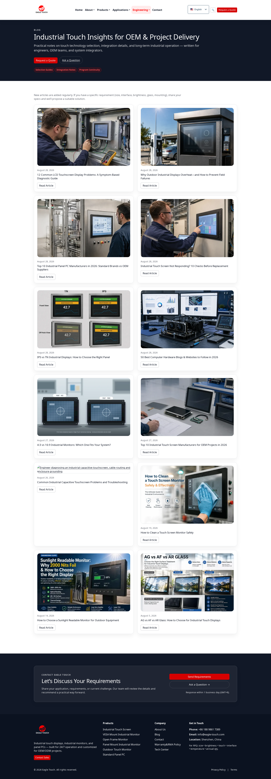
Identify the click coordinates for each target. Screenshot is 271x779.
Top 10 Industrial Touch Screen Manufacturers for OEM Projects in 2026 (184, 445)
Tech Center (162, 749)
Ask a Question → (199, 684)
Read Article (46, 185)
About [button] (89, 10)
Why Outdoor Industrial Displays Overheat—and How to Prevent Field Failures (183, 176)
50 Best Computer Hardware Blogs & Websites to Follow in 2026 (179, 357)
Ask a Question (71, 60)
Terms (234, 769)
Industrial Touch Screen (117, 729)
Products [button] (102, 10)
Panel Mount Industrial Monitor (122, 744)
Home (78, 10)
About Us (160, 729)
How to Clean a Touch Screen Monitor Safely (167, 532)
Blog (157, 734)
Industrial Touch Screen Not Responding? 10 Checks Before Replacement (184, 266)
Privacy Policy (218, 769)
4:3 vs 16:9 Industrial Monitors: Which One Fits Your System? (74, 445)
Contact (157, 10)
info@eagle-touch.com (211, 734)
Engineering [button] (140, 10)
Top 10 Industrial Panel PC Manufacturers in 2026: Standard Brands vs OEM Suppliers (82, 267)
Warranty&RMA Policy (168, 744)
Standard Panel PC (114, 754)
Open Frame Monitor (115, 739)
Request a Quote (227, 9)
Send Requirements (199, 676)
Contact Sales (42, 757)
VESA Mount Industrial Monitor (121, 734)
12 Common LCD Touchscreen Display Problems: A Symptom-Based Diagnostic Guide (78, 176)
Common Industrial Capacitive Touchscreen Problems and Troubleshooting (82, 482)
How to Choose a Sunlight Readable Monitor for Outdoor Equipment (78, 620)
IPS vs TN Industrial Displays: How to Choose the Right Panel (73, 357)
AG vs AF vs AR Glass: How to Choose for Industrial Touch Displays (180, 620)
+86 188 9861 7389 (209, 729)
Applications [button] (120, 10)
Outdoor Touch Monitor (117, 749)
